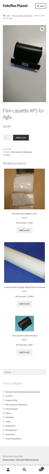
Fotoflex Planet (15, 5)
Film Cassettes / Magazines (22, 15)
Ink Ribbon (10, 417)
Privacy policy (9, 459)
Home (8, 15)
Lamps (8, 421)
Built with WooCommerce (27, 459)
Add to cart (21, 137)
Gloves (8, 413)
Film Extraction (12, 409)
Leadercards (10, 426)
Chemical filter (11, 400)
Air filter (9, 396)
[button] (42, 29)
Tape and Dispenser (13, 438)
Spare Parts (10, 434)
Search (24, 469)
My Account (8, 469)
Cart (38, 467)
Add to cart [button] (24, 230)
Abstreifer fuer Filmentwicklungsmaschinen (23, 392)
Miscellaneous (11, 430)
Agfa (8, 155)
